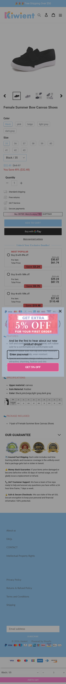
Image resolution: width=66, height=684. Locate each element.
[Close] (60, 311)
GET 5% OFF (33, 367)
